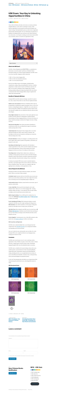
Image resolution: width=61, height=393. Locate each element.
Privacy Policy (30, 389)
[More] (47, 5)
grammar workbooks (19, 219)
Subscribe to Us (13, 373)
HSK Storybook (16, 5)
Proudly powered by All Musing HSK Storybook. (19, 389)
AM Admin (11, 18)
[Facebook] (9, 22)
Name (10, 350)
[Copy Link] (16, 22)
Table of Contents (12, 63)
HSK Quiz (36, 5)
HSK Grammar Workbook (27, 5)
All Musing (11, 3)
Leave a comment (25, 18)
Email (25, 350)
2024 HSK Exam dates (21, 226)
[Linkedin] (12, 22)
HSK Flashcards (42, 5)
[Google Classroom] (17, 22)
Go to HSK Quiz (35, 383)
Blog (23, 313)
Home (10, 5)
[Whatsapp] (13, 22)
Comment (10, 338)
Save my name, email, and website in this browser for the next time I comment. (22, 355)
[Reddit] (15, 22)
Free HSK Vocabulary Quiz (24, 196)
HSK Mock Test (15, 211)
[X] (10, 22)
